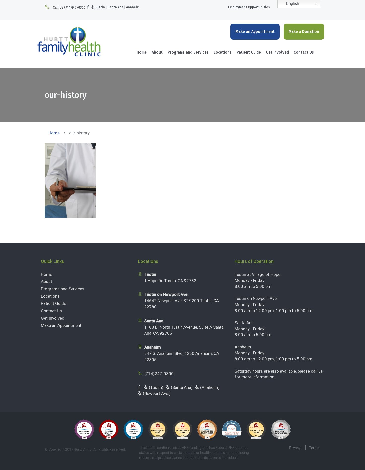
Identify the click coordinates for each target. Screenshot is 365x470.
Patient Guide (249, 52)
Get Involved (277, 52)
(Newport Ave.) (157, 393)
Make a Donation (304, 31)
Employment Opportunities (249, 7)
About (157, 52)
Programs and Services (188, 52)
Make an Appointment (255, 31)
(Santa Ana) (182, 387)
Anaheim (132, 7)
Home (142, 52)
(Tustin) (156, 387)
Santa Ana (115, 7)
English (292, 3)
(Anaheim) (209, 387)
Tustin (100, 7)
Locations (223, 52)
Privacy (294, 447)
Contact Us (304, 52)
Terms (314, 447)
